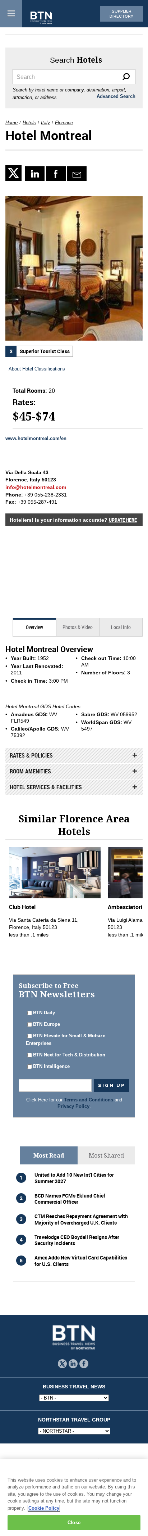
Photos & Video (78, 627)
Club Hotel (22, 907)
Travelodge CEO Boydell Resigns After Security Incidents (76, 1240)
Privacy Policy (73, 1106)
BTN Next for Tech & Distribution (69, 1054)
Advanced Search (116, 96)
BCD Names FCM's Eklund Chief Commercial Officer (69, 1198)
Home (11, 122)
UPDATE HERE (123, 519)
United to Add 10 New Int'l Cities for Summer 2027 (74, 1177)
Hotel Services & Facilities (46, 787)
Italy (45, 122)
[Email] (77, 173)
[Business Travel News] (41, 18)
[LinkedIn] (35, 173)
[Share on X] (15, 172)
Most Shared (106, 1155)
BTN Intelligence (51, 1066)
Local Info (121, 627)
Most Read (48, 1155)
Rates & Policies (31, 755)
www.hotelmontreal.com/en (35, 438)
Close (74, 1522)
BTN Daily (44, 1012)
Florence (64, 122)
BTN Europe (46, 1024)
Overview (34, 627)
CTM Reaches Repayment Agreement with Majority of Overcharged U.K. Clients (81, 1219)
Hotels (29, 122)
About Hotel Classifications (37, 369)
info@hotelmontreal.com (35, 487)
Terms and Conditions (88, 1099)
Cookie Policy (43, 1508)
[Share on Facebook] (56, 173)
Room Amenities (30, 771)
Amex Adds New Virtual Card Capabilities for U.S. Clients (80, 1260)
